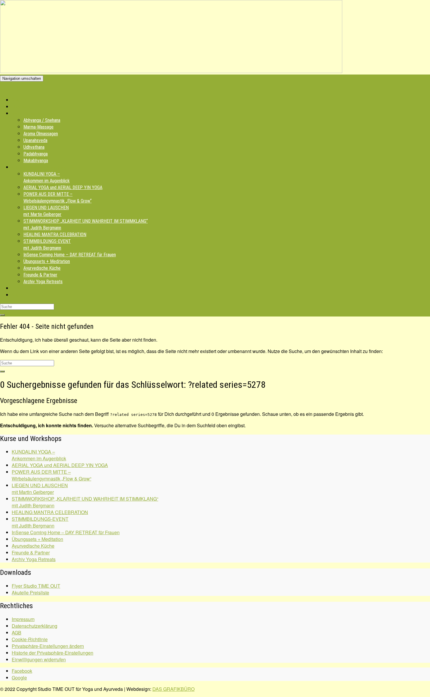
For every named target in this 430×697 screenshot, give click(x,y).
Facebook (22, 670)
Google (19, 677)
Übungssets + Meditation (46, 261)
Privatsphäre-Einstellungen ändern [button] (48, 646)
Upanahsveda (35, 140)
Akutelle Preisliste (30, 592)
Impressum (23, 619)
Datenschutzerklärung (34, 625)
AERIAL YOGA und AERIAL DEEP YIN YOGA (62, 187)
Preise (18, 288)
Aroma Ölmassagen (40, 133)
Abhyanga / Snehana (41, 120)
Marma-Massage (38, 127)
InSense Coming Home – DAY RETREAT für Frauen (69, 254)
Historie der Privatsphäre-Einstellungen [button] (52, 652)
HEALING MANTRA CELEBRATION (54, 234)
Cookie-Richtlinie (30, 639)
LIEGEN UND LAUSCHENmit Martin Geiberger (40, 488)
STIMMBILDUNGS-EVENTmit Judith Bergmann (40, 522)
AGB (16, 632)
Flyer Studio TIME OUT (36, 585)
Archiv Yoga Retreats (43, 281)
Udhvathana (33, 147)
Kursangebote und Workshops (39, 167)
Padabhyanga (35, 154)
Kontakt (19, 295)
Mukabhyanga (35, 160)
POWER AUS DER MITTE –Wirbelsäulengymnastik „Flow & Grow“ (51, 475)
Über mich (21, 107)
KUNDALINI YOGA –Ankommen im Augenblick (39, 455)
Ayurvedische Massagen (34, 113)
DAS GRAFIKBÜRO (173, 689)
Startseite (21, 100)
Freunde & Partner (40, 275)
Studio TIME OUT (16, 89)
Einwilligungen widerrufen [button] (39, 659)
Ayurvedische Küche (42, 268)
